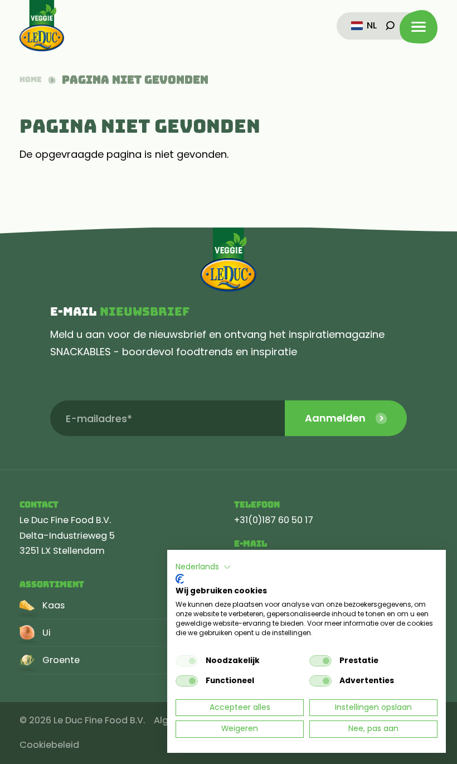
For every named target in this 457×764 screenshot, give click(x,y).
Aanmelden (335, 418)
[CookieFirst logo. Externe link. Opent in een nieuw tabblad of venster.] (180, 579)
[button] (203, 567)
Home (31, 79)
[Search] (390, 26)
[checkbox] (187, 660)
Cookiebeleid (49, 744)
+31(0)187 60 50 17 (273, 520)
